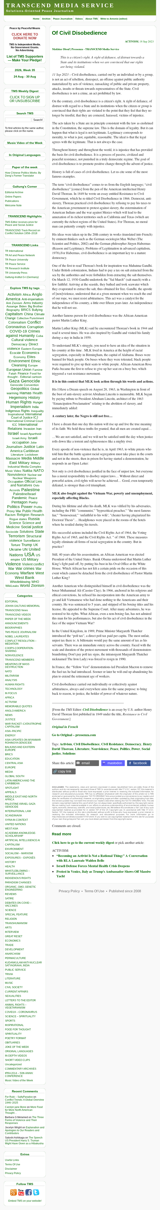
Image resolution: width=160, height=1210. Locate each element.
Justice (29, 447)
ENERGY (10, 735)
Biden (23, 306)
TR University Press (16, 272)
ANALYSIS (11, 680)
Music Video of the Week (19, 1080)
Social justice (32, 527)
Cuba (39, 335)
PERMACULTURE (15, 958)
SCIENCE (10, 910)
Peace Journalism (62, 18)
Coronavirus (16, 327)
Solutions (27, 531)
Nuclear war (35, 474)
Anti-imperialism (33, 299)
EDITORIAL (11, 601)
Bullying (37, 309)
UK (35, 545)
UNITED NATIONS (15, 824)
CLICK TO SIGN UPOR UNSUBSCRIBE (25, 99)
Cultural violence (24, 340)
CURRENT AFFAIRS (16, 991)
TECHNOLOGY (13, 688)
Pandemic (19, 498)
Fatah (12, 373)
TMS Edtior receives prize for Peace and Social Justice (21, 223)
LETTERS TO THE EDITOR (20, 1000)
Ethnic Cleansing (26, 363)
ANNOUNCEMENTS (16, 623)
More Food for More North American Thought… (24, 1110)
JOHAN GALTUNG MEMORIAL (22, 605)
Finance (23, 373)
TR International (14, 251)
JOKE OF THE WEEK (17, 1047)
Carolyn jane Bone (15, 1107)
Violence (13, 564)
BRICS (26, 309)
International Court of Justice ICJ (26, 416)
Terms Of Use (12, 1164)
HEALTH (10, 866)
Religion (23, 515)
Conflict (34, 322)
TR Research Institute (17, 268)
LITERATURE (12, 978)
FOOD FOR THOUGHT (18, 1029)
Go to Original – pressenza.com (74, 734)
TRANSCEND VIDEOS (18, 614)
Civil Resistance (112, 744)
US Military (30, 559)
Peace (33, 498)
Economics (30, 353)
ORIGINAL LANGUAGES (19, 1051)
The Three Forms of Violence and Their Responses (24, 1120)
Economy (20, 357)
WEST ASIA (11, 828)
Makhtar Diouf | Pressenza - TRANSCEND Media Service (85, 49)
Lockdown (31, 454)
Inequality (37, 411)
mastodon (115, 763)
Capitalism (14, 314)
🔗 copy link (62, 771)
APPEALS (10, 792)
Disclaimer (11, 1168)
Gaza (14, 380)
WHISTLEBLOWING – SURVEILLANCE (17, 872)
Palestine (30, 489)
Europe (33, 365)
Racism (10, 515)
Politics (13, 506)
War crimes (25, 568)
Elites (31, 357)
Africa (27, 294)
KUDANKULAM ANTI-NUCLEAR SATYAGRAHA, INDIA (23, 964)
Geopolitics (20, 389)
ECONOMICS (12, 940)
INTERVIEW (12, 932)
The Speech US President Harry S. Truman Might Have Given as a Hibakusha (24, 1140)
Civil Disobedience (87, 744)
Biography (13, 309)
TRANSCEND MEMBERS (19, 659)
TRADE (9, 945)
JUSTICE (10, 719)
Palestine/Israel (24, 494)
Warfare (27, 573)
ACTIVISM (11, 702)
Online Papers (13, 196)
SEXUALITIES (13, 996)
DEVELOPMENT (14, 949)
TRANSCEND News (16, 610)
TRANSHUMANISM (16, 923)
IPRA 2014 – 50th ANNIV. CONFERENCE (19, 1075)
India (35, 407)
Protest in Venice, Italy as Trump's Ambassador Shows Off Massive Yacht (103, 873)
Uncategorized (13, 1064)
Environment (19, 361)
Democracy (19, 344)
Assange (12, 306)
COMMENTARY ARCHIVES (20, 1068)
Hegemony (18, 397)
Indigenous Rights (17, 411)
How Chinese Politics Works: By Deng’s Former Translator (23, 174)
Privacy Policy (13, 1173)
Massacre (13, 458)
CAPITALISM (12, 844)
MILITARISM (12, 675)
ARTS (8, 927)
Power (26, 506)
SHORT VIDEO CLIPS (17, 1060)
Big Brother (35, 306)
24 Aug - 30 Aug (25, 76)
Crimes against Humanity (23, 333)
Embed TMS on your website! (24, 1200)
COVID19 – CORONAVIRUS (21, 1012)
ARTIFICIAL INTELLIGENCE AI (22, 840)
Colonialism (17, 322)
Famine (37, 369)
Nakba (27, 470)
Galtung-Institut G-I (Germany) (22, 277)
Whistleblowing (20, 581)
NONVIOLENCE (14, 655)
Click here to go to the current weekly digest (83, 842)
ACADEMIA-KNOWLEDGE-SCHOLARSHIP (20, 834)
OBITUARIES (12, 1042)
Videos (79, 18)
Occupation (15, 481)
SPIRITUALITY (13, 1033)
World (25, 585)
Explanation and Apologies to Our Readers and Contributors (24, 1130)
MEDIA (9, 771)
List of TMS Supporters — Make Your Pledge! (25, 58)
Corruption (35, 327)
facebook (140, 763)
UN (25, 549)
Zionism (37, 585)
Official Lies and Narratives (26, 483)
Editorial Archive (14, 192)
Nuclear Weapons (24, 478)
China (28, 314)
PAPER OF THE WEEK (18, 619)
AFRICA (9, 697)
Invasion (29, 428)
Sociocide (12, 531)
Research (37, 515)
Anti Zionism (14, 303)
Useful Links (12, 1160)
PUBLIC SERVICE (15, 969)
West (39, 573)
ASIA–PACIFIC (13, 731)
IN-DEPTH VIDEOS (16, 1055)
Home (36, 18)
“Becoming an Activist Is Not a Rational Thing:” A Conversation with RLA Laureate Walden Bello (102, 858)
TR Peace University (16, 259)
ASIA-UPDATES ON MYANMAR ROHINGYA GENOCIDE (23, 741)
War (11, 569)
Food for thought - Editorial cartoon (25, 375)
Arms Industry (33, 303)
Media (26, 458)
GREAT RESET (13, 936)
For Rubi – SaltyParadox (19, 1096)
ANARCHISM (12, 953)
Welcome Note (13, 205)
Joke (33, 442)
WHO (35, 581)
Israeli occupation (25, 440)
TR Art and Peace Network (20, 255)
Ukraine (15, 549)
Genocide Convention (24, 385)
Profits (38, 507)
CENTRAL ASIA (14, 763)
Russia (34, 519)
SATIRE (9, 898)
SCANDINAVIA (13, 815)
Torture (15, 545)
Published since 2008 (125, 891)
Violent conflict (33, 564)
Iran (38, 428)
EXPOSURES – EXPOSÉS (20, 857)
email (86, 763)
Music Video (13, 470)
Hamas (25, 393)
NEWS (8, 715)
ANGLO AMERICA (15, 710)
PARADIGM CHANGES (18, 882)
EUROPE (10, 767)
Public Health (32, 511)
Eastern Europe (31, 348)
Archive (46, 18)
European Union (18, 369)
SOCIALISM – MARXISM (19, 853)
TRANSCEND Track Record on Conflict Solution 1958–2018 (22, 232)
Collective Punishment (30, 318)
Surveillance (31, 540)
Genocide (30, 380)
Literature (17, 454)
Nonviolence (17, 474)
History (34, 398)
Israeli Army (19, 438)
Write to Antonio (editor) (113, 18)
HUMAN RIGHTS (14, 684)
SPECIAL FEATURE (16, 914)
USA (29, 554)
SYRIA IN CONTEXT (16, 819)
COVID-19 (18, 331)
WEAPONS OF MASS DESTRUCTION (17, 666)
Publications (12, 201)
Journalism (14, 447)
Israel (13, 433)
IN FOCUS (11, 693)
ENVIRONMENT (14, 849)
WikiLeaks (12, 585)
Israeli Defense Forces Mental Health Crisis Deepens (93, 865)
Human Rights (19, 402)
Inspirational (16, 414)
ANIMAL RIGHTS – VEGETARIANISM (15, 1006)
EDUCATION (12, 758)
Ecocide (15, 353)
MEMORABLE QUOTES (18, 706)
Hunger (38, 402)
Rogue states (18, 519)
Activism (14, 294)
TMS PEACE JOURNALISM (20, 632)
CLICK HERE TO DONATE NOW (25, 36)
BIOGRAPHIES (13, 627)
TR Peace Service (15, 264)
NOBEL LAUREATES (17, 636)
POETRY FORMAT (15, 1038)
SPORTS (10, 1020)
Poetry (33, 502)
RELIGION (11, 918)
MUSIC (9, 982)
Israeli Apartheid (30, 433)
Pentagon (19, 502)
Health (37, 393)
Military (24, 463)
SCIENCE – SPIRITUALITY (20, 1016)
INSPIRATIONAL (14, 1025)
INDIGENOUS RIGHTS (18, 878)
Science (15, 523)
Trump (26, 545)
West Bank (24, 577)
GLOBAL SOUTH (14, 776)
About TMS (91, 18)
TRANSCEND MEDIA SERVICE (60, 5)
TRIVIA (9, 974)
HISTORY (10, 862)
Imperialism (20, 406)
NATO (39, 470)
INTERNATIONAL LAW (18, 811)
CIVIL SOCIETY (14, 987)
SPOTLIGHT (12, 787)
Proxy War (14, 511)
